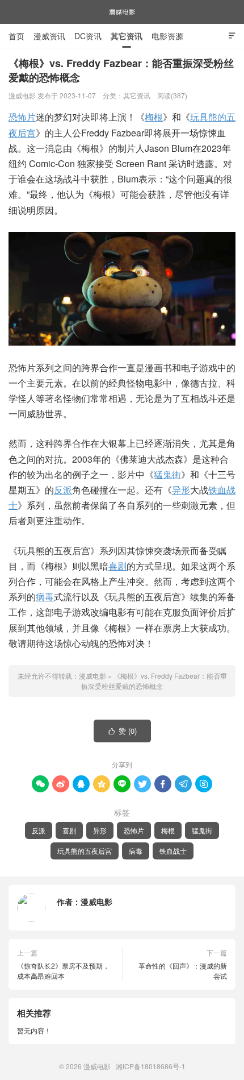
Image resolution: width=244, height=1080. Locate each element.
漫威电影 (122, 12)
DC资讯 (88, 35)
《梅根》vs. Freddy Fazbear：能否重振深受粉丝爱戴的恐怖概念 (154, 681)
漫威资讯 (49, 35)
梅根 (154, 116)
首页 (16, 35)
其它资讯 (126, 35)
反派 (63, 489)
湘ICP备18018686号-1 (151, 1066)
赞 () (122, 730)
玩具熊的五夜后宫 (84, 850)
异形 (181, 489)
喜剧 (117, 565)
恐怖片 (22, 116)
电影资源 (167, 35)
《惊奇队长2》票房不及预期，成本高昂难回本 (63, 971)
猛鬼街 (167, 474)
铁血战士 (173, 850)
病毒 (45, 596)
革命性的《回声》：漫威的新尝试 (182, 971)
